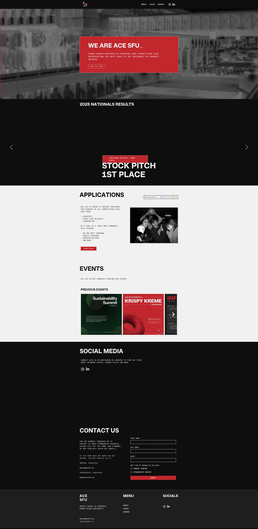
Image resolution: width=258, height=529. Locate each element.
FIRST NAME (135, 438)
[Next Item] (173, 314)
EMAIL (133, 456)
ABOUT (125, 505)
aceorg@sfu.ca (87, 468)
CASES (125, 509)
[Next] (246, 147)
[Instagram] (169, 4)
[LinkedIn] (173, 4)
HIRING (126, 512)
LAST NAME (135, 447)
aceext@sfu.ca (87, 477)
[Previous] (11, 147)
